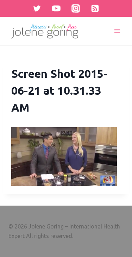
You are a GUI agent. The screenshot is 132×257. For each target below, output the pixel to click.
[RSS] (95, 8)
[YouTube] (56, 8)
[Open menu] (117, 30)
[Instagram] (75, 8)
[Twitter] (37, 8)
